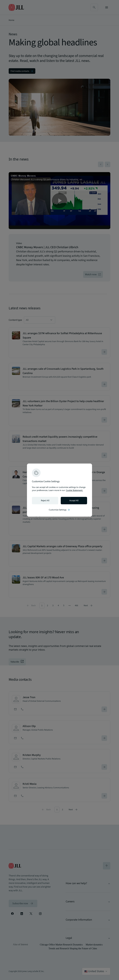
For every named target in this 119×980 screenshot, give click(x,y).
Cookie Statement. (74, 490)
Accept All (74, 500)
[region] (59, 490)
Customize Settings (59, 510)
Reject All (45, 500)
